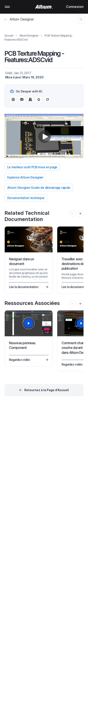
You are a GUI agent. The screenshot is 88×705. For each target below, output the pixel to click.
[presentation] (80, 213)
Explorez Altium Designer (25, 177)
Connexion (75, 6)
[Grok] (47, 99)
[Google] (38, 99)
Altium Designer (22, 19)
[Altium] (44, 7)
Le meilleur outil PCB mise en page (32, 167)
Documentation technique (26, 198)
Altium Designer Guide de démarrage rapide (38, 187)
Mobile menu (7, 7)
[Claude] (30, 99)
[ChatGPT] (13, 99)
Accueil (8, 35)
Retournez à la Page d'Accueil (46, 390)
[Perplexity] (21, 99)
